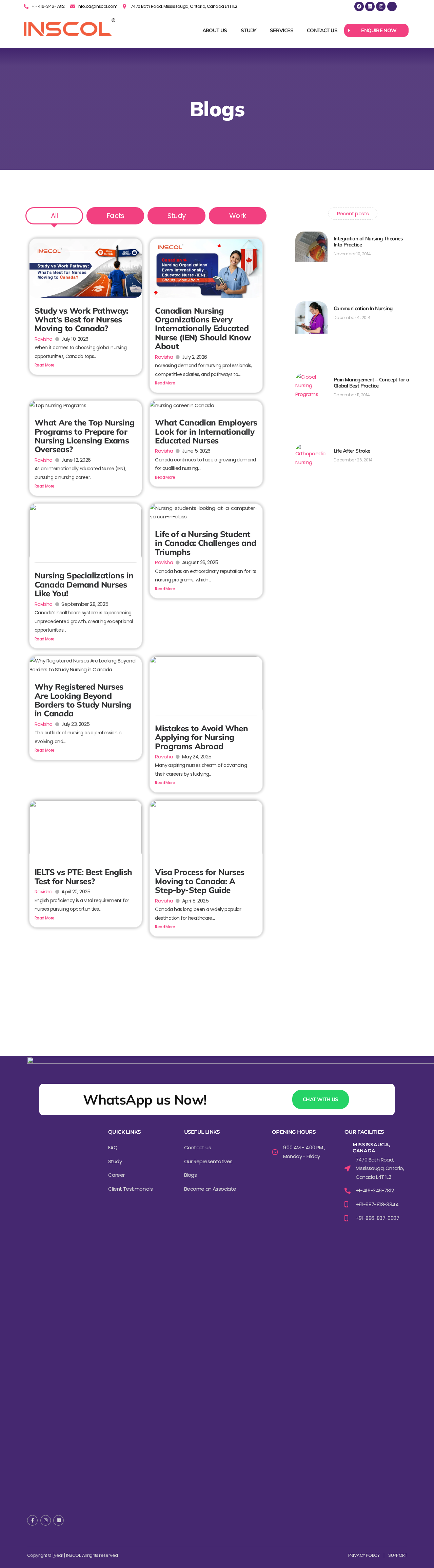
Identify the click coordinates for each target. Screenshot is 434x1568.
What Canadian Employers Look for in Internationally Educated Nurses (206, 431)
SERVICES (281, 30)
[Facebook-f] (32, 1520)
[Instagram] (381, 6)
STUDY (248, 30)
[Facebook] (359, 6)
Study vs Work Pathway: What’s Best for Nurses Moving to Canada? (81, 319)
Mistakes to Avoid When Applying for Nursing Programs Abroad (201, 737)
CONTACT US (322, 30)
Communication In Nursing (363, 308)
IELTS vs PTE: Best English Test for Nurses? (83, 876)
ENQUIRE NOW (378, 30)
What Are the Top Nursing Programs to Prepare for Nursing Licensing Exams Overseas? (85, 435)
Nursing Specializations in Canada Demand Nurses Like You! (84, 584)
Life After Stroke (352, 451)
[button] (376, 30)
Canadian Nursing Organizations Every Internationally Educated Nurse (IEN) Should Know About (203, 328)
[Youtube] (392, 6)
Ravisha (44, 338)
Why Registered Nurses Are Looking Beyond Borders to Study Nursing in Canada (83, 699)
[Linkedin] (370, 6)
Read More (45, 365)
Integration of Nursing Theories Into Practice (368, 241)
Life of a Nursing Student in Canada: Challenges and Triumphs (205, 543)
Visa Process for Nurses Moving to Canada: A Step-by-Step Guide (199, 881)
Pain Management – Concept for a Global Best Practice (371, 382)
